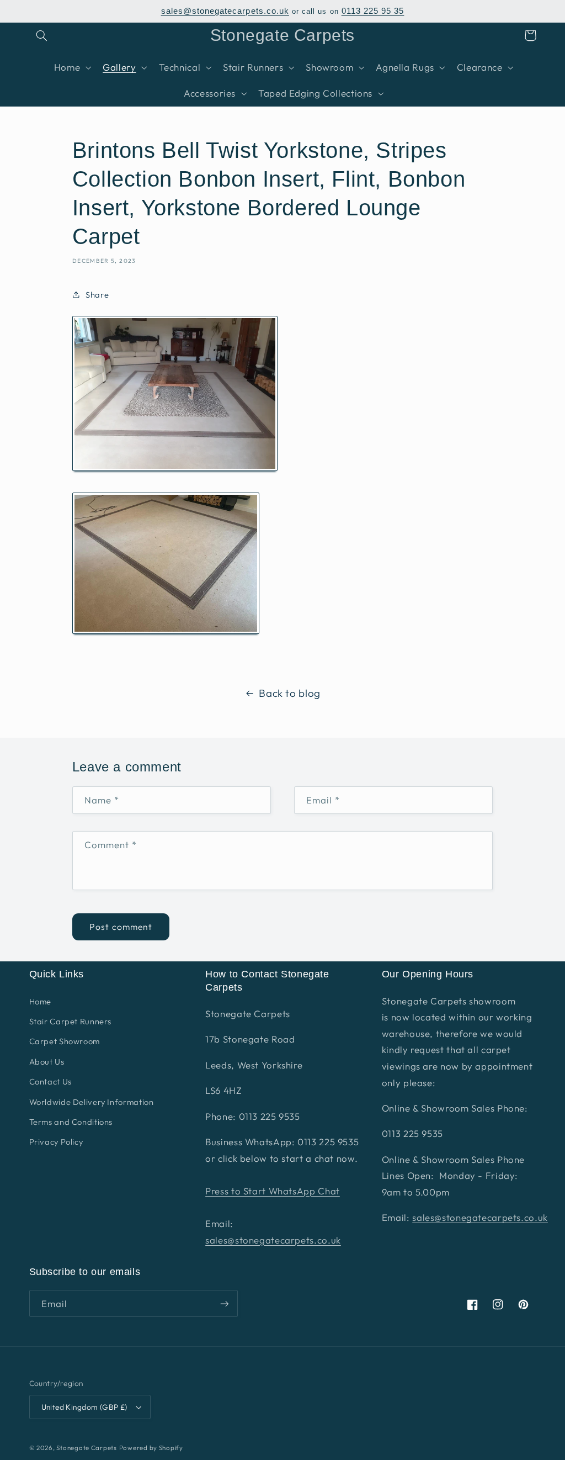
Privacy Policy (56, 1141)
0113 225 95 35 (373, 11)
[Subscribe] (224, 1303)
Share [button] (97, 294)
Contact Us (50, 1081)
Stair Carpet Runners (70, 1021)
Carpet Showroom (64, 1041)
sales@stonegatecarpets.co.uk (225, 11)
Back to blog (290, 693)
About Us (47, 1061)
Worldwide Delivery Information (91, 1102)
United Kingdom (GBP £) (84, 1407)
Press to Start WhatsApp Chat (272, 1191)
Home (40, 1001)
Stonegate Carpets (86, 1447)
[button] (42, 35)
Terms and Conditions (71, 1122)
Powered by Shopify (151, 1447)
